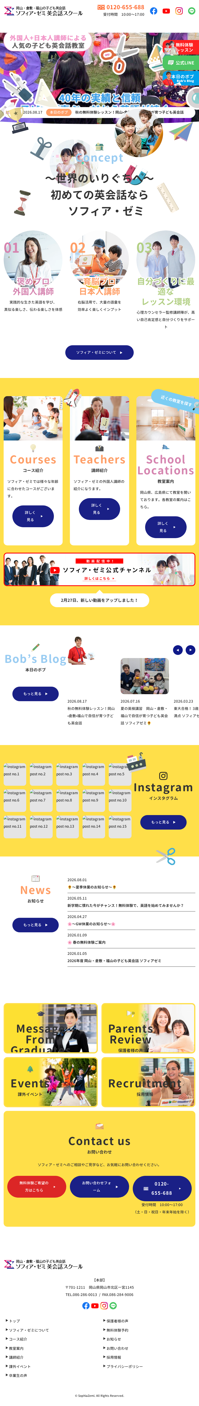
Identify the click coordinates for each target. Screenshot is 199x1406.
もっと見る (32, 693)
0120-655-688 (161, 1188)
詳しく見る (30, 516)
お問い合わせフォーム (96, 1186)
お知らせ (113, 1339)
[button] (178, 650)
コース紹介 (17, 1339)
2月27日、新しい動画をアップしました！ (99, 600)
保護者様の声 (117, 1321)
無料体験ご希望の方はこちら (34, 1186)
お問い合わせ (117, 1348)
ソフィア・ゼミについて (96, 352)
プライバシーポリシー (124, 1366)
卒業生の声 (17, 1375)
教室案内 (16, 1348)
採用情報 (113, 1357)
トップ (14, 1321)
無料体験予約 (117, 1330)
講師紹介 (16, 1357)
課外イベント (19, 1366)
